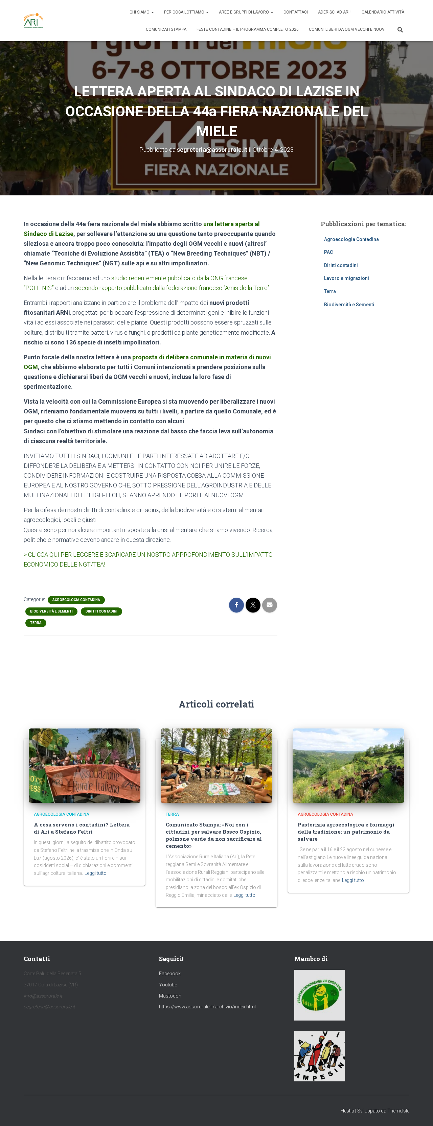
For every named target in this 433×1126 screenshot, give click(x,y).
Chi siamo (140, 12)
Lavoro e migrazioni (346, 278)
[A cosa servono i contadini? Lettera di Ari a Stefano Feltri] (84, 765)
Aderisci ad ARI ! (334, 12)
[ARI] (33, 20)
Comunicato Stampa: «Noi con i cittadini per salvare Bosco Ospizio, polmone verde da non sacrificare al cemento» (214, 835)
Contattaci (295, 12)
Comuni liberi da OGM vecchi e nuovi (347, 29)
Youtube (168, 984)
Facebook (170, 973)
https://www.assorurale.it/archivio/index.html (207, 1006)
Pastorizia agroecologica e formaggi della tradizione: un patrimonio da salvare (346, 831)
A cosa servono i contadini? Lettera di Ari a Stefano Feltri (82, 828)
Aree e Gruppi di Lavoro (244, 12)
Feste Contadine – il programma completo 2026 (248, 29)
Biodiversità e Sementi (51, 611)
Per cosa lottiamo (184, 12)
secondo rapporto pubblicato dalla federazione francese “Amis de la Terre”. (173, 287)
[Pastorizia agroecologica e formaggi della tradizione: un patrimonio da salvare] (348, 765)
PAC (328, 252)
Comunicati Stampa (166, 29)
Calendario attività (383, 12)
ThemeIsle (398, 1110)
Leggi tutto (96, 873)
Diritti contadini (101, 611)
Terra (36, 623)
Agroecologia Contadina (76, 600)
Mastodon (170, 996)
